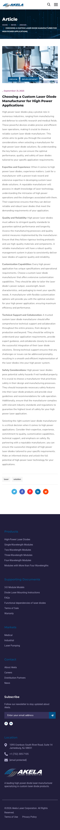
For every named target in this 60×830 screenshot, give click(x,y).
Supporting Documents (22, 579)
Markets (10, 627)
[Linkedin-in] (11, 723)
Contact (10, 659)
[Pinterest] (30, 491)
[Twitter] (14, 491)
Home (5, 25)
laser (6, 479)
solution (17, 479)
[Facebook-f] (6, 723)
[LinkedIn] (38, 491)
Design (23, 25)
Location (10, 737)
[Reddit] (45, 491)
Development (30, 79)
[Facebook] (22, 491)
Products (11, 531)
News (13, 25)
